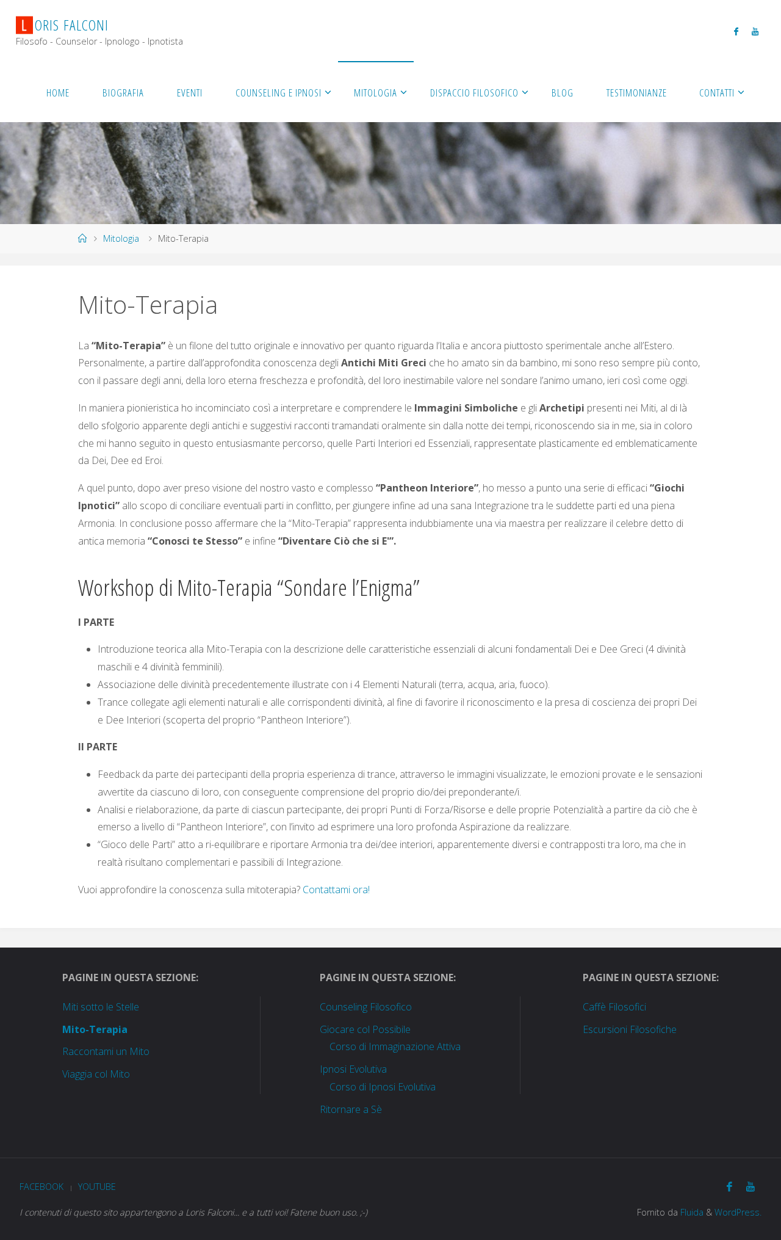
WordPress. (737, 1212)
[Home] (82, 238)
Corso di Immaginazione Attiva (395, 1046)
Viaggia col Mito (96, 1074)
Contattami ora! (336, 889)
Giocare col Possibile (365, 1029)
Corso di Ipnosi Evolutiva (382, 1086)
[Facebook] (736, 31)
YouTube (97, 1186)
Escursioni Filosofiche (630, 1029)
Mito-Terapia (95, 1029)
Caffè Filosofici (614, 1006)
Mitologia (121, 238)
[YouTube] (755, 31)
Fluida (691, 1212)
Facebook (41, 1186)
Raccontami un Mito (105, 1051)
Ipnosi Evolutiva (353, 1069)
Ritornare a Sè (351, 1109)
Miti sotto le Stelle (100, 1006)
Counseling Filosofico (366, 1006)
